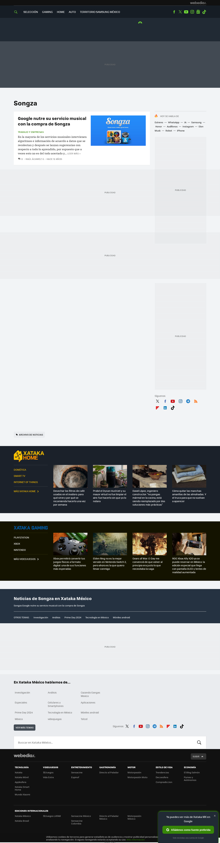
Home (61, 12)
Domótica (20, 469)
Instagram (192, 12)
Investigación (41, 617)
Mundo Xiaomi (22, 794)
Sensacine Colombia (76, 822)
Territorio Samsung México (100, 12)
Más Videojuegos (25, 559)
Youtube (186, 12)
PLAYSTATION (21, 537)
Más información (136, 839)
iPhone (181, 130)
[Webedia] (198, 3)
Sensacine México (81, 816)
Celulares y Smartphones (56, 704)
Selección (30, 12)
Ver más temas (25, 727)
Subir (196, 756)
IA (185, 122)
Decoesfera (162, 777)
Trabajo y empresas (31, 132)
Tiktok (204, 12)
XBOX (17, 543)
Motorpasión (134, 772)
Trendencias (162, 772)
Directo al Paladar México (109, 817)
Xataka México (23, 816)
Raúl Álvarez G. (35, 159)
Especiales (21, 702)
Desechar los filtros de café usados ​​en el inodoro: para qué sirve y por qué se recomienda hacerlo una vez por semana (69, 497)
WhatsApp (173, 122)
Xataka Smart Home (22, 788)
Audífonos (172, 126)
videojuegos (55, 719)
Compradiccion (164, 782)
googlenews (198, 12)
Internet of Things (26, 482)
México (19, 719)
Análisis (56, 617)
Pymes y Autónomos (190, 779)
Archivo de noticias (31, 434)
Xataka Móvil (22, 777)
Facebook (174, 12)
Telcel (84, 719)
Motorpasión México (134, 817)
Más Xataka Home (25, 491)
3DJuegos (48, 772)
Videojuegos (31, 528)
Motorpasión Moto (137, 777)
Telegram (188, 400)
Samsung (196, 122)
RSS (196, 400)
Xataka (18, 772)
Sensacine (76, 772)
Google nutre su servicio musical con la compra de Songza (52, 121)
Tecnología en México (97, 617)
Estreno (159, 122)
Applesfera (20, 782)
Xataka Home (31, 456)
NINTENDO (20, 550)
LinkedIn (165, 407)
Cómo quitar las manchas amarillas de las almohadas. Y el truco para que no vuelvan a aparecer (189, 496)
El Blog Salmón (192, 772)
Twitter (180, 12)
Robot (169, 130)
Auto (72, 12)
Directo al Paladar (109, 772)
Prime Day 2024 (72, 617)
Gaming (47, 12)
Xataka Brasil (22, 820)
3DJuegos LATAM (52, 816)
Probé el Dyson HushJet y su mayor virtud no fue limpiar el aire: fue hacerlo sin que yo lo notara (109, 496)
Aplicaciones (88, 702)
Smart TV (19, 476)
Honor (158, 126)
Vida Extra (48, 777)
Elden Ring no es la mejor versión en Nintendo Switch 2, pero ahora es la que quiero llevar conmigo (109, 563)
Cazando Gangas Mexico (90, 694)
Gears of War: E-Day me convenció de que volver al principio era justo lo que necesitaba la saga (148, 563)
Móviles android (121, 617)
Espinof (75, 777)
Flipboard (157, 407)
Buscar (199, 742)
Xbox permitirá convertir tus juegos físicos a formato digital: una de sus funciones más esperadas (69, 563)
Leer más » (73, 153)
